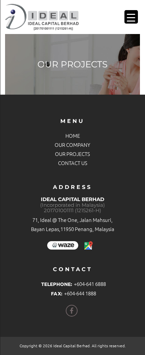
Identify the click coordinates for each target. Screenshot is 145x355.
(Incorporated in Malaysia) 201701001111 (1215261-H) (72, 208)
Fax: (56, 293)
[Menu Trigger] (131, 17)
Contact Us (72, 162)
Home (72, 135)
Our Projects (72, 153)
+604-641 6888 (90, 283)
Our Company (72, 144)
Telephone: (56, 284)
